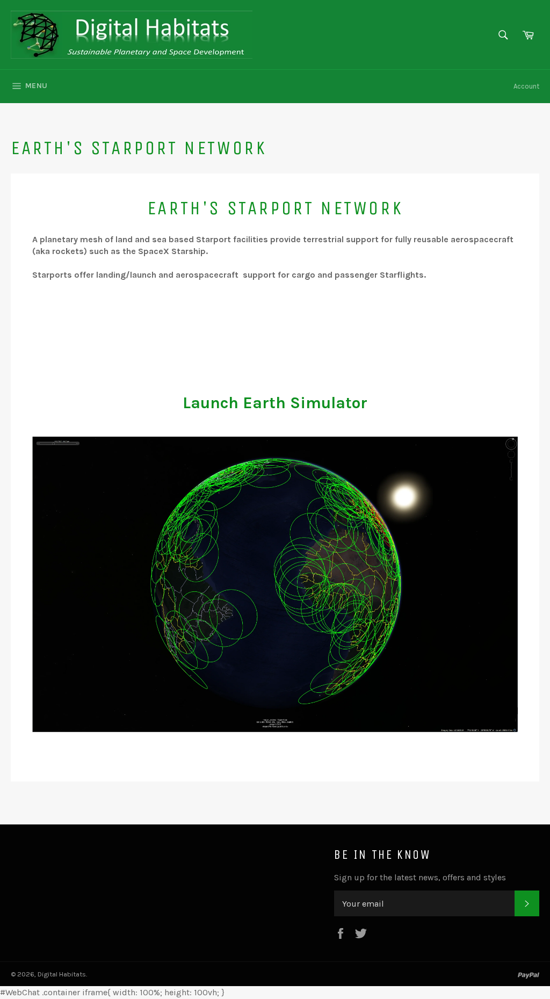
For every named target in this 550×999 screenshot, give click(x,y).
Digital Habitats (62, 974)
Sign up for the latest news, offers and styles (420, 877)
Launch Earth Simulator (275, 402)
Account (526, 86)
